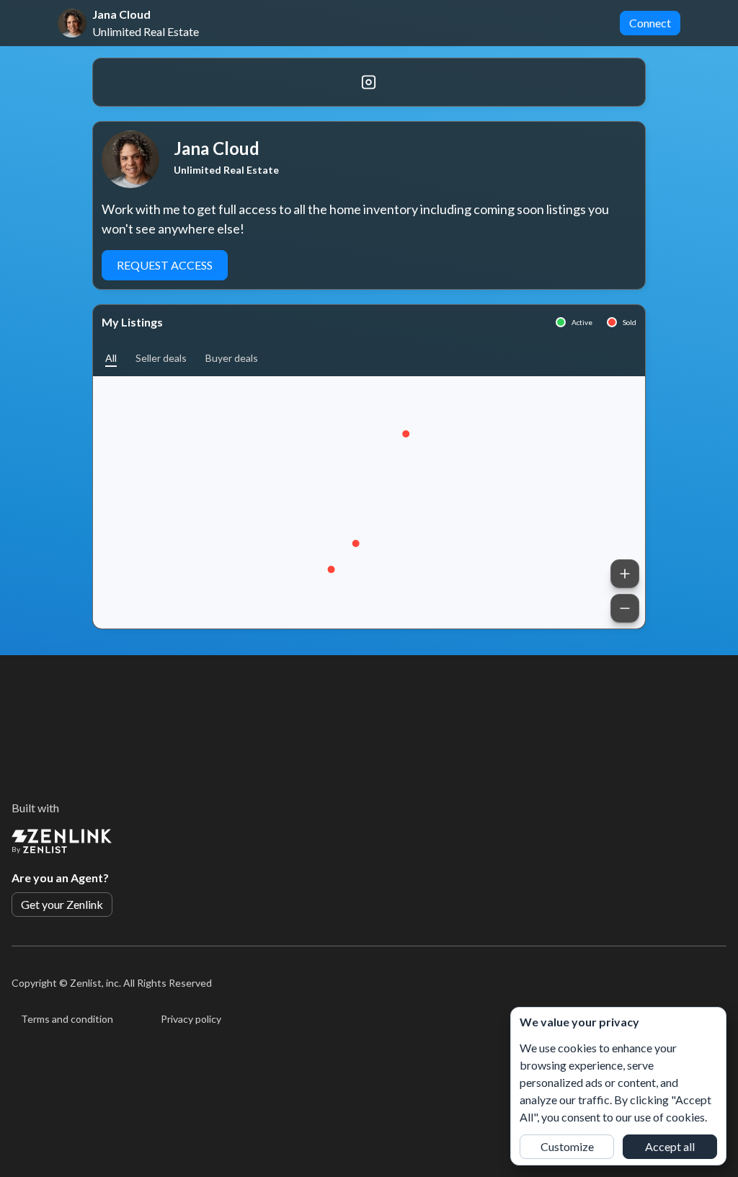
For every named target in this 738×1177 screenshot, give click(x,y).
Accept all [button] (670, 1146)
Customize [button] (567, 1146)
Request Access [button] (165, 265)
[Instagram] (369, 82)
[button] (111, 357)
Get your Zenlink (62, 904)
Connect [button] (650, 23)
